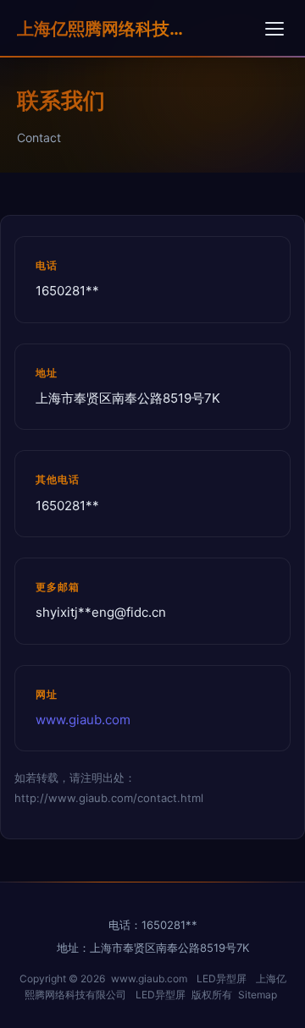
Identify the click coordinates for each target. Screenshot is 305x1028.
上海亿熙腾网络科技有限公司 (101, 29)
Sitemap (257, 994)
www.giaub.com (83, 720)
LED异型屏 (222, 978)
